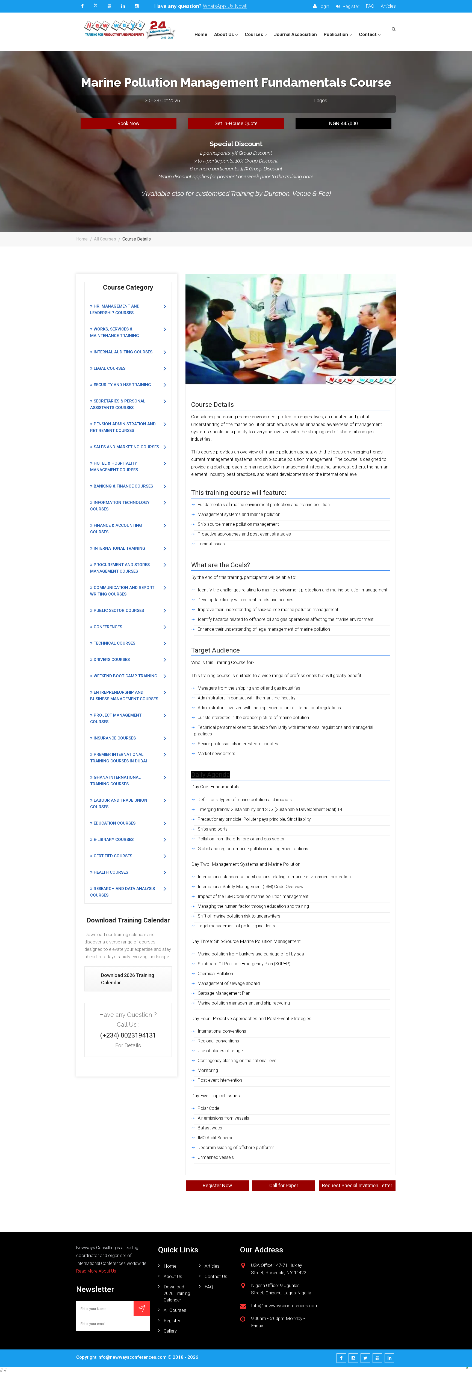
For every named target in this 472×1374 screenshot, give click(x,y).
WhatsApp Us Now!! (225, 6)
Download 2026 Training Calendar (127, 978)
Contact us (216, 1276)
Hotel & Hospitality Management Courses (114, 466)
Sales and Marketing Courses (126, 446)
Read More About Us (96, 1271)
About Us (224, 34)
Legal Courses (109, 368)
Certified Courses (112, 855)
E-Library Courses (113, 839)
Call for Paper (283, 1185)
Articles (388, 6)
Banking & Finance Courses (123, 486)
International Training (119, 548)
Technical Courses (114, 643)
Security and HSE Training (122, 384)
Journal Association (295, 34)
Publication (336, 34)
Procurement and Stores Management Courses (120, 568)
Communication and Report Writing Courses (122, 591)
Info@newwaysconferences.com (132, 1357)
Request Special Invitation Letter (357, 1185)
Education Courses (114, 823)
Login (323, 6)
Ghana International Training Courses (115, 780)
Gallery (170, 1331)
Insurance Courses (114, 738)
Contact (368, 34)
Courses (254, 34)
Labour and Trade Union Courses (118, 803)
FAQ (370, 6)
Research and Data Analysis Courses (122, 892)
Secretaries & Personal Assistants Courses (117, 404)
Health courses (110, 872)
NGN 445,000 (343, 123)
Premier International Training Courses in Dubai (118, 757)
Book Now (128, 123)
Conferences (107, 626)
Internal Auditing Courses (122, 352)
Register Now (217, 1185)
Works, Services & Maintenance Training (114, 332)
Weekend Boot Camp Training (125, 676)
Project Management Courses (115, 718)
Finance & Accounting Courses (116, 528)
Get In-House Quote (236, 123)
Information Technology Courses (119, 506)
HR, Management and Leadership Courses (115, 309)
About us (173, 1276)
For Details (128, 1045)
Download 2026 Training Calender (177, 1293)
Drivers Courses (111, 659)
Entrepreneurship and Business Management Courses (124, 695)
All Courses (105, 239)
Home (200, 34)
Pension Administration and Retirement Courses (123, 427)
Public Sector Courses (118, 610)
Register (350, 6)
